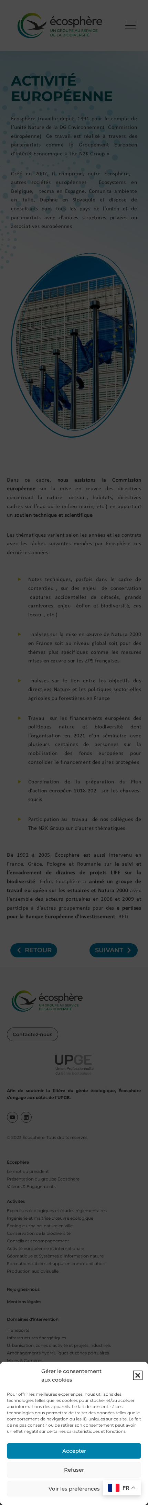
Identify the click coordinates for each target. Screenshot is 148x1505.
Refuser (74, 1469)
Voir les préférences (74, 1488)
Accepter (74, 1451)
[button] (137, 1375)
